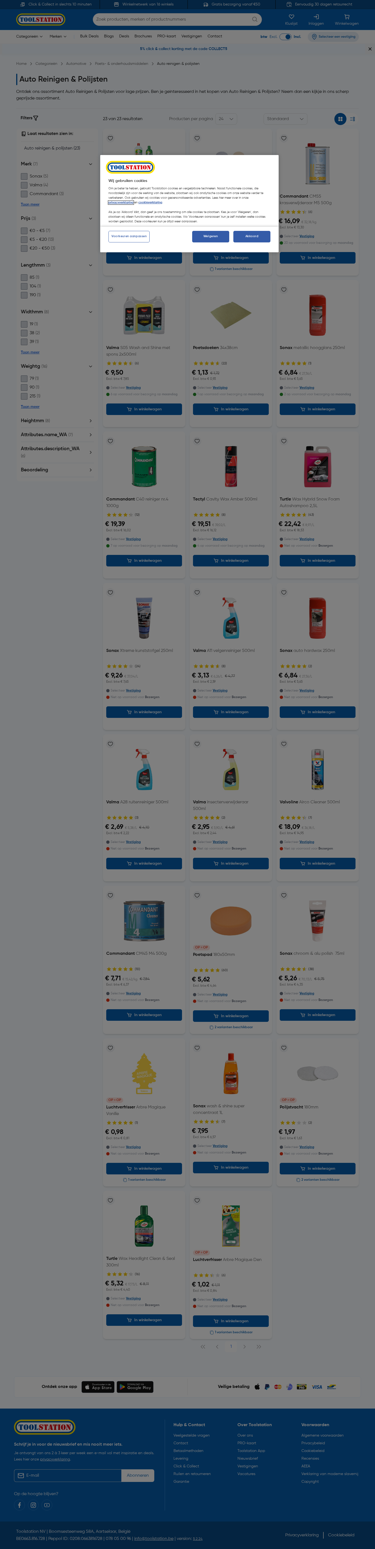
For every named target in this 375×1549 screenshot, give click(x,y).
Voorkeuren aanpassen (129, 236)
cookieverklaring (150, 202)
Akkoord (252, 236)
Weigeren (210, 236)
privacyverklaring (120, 202)
